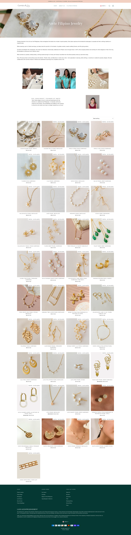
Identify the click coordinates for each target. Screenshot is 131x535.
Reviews (68, 494)
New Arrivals (19, 500)
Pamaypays (19, 496)
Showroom (68, 496)
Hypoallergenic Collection (47, 498)
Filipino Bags (19, 494)
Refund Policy (69, 503)
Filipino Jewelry (20, 492)
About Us (62, 5)
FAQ (67, 498)
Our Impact (44, 492)
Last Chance (19, 498)
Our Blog (43, 494)
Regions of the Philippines (47, 496)
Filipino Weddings (20, 503)
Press (67, 505)
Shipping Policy (69, 500)
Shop (55, 5)
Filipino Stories (72, 5)
